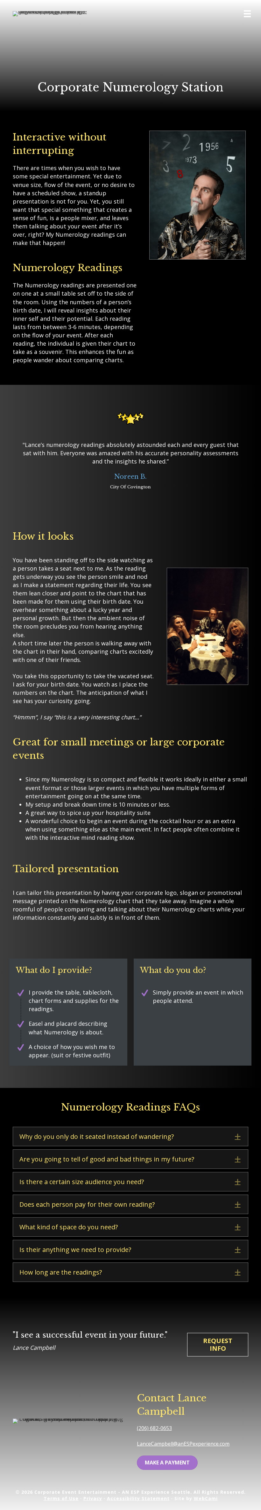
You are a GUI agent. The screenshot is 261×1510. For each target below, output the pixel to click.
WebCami (206, 1498)
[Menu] (247, 13)
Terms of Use (61, 1498)
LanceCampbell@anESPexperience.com (183, 1443)
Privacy (92, 1498)
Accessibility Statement (138, 1498)
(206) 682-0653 (154, 1428)
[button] (130, 1136)
